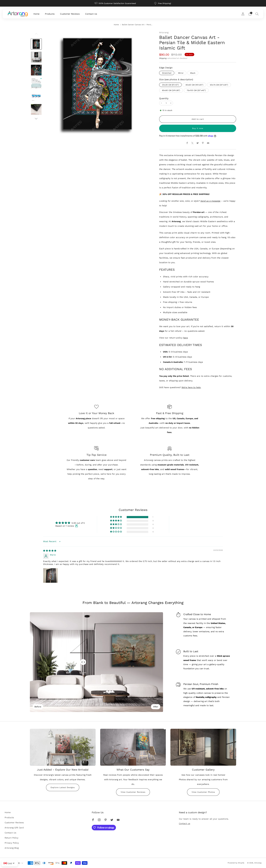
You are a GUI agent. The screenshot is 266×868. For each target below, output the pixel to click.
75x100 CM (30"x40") (196, 90)
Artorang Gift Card (14, 827)
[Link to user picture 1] (50, 575)
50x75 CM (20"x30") (219, 85)
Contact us (184, 823)
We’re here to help (191, 387)
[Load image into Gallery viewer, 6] (36, 109)
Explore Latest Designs (63, 787)
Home (36, 14)
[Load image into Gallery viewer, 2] (36, 57)
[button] (116, 517)
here (185, 337)
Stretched (166, 73)
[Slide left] (36, 34)
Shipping (163, 58)
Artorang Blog (12, 848)
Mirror (180, 73)
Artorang (164, 32)
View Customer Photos (203, 792)
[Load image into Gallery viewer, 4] (36, 83)
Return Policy (11, 837)
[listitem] (115, 3)
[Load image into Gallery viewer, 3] (36, 70)
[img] (49, 550)
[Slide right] (36, 118)
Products (49, 14)
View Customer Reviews (133, 792)
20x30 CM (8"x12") (170, 85)
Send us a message (210, 201)
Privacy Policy (12, 843)
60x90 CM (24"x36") (171, 90)
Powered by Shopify (236, 863)
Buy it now (197, 128)
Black (192, 73)
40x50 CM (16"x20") (194, 85)
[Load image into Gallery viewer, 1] (36, 43)
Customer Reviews (70, 14)
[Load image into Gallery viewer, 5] (36, 96)
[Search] (257, 13)
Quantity (164, 98)
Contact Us (91, 14)
